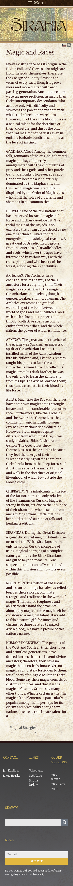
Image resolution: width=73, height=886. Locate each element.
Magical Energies (23, 728)
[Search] (64, 822)
